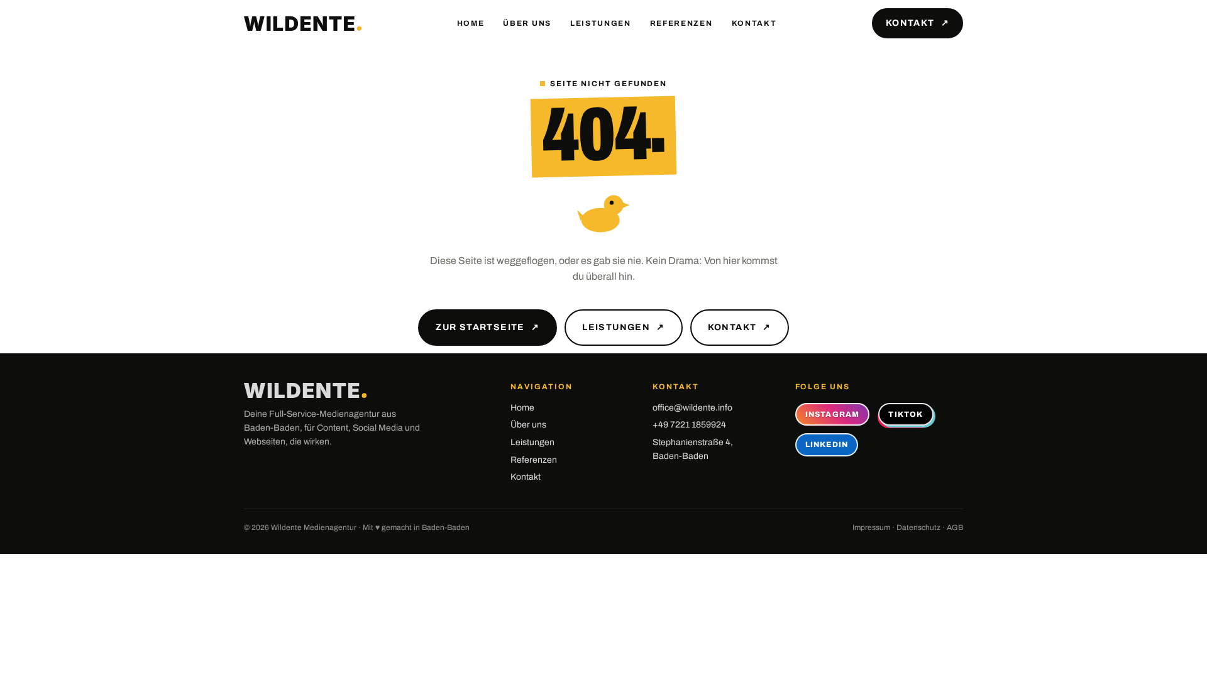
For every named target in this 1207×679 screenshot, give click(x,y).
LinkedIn (827, 444)
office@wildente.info (692, 407)
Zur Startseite (487, 327)
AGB (955, 527)
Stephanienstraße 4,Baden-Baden (693, 449)
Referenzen (681, 23)
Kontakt (754, 23)
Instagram (832, 414)
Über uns (527, 23)
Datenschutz (918, 527)
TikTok (905, 414)
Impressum (871, 527)
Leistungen (600, 23)
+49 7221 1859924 (689, 424)
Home (471, 23)
